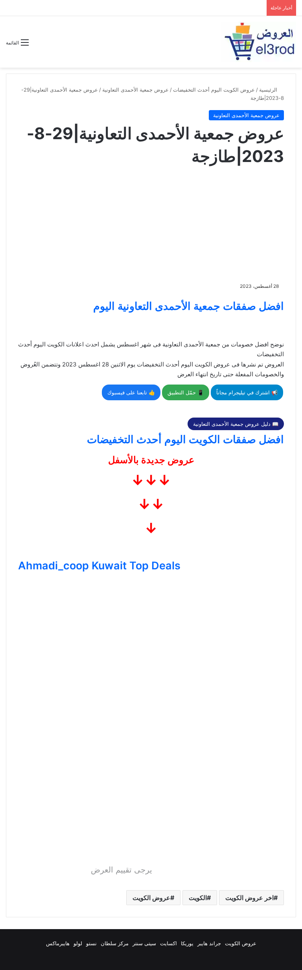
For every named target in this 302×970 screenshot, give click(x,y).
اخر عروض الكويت (249, 898)
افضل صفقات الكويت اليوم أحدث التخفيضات (185, 439)
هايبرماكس (58, 943)
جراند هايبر (209, 943)
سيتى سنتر (144, 943)
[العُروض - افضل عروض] (258, 42)
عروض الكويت (151, 898)
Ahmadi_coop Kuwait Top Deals (99, 565)
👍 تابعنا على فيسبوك (131, 392)
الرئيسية (269, 90)
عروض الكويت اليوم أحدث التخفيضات (214, 90)
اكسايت (168, 943)
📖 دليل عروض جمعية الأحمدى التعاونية (235, 424)
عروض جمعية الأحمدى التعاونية (135, 90)
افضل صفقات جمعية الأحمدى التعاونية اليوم (188, 306)
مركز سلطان (115, 943)
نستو (91, 943)
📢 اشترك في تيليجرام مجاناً (247, 392)
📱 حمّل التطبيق (186, 392)
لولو (78, 943)
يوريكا (187, 943)
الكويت (198, 898)
